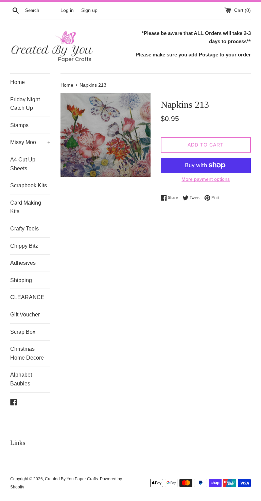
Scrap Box (22, 332)
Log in (67, 10)
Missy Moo (30, 142)
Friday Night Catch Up (25, 104)
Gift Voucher (25, 314)
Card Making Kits (25, 207)
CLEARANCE (27, 297)
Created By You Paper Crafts (71, 479)
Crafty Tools (24, 228)
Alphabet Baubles (21, 379)
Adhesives (23, 263)
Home (17, 82)
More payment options (205, 179)
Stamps (19, 125)
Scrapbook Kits (28, 185)
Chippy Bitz (24, 246)
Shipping (21, 280)
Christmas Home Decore (27, 353)
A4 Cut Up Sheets (22, 164)
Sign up (89, 10)
